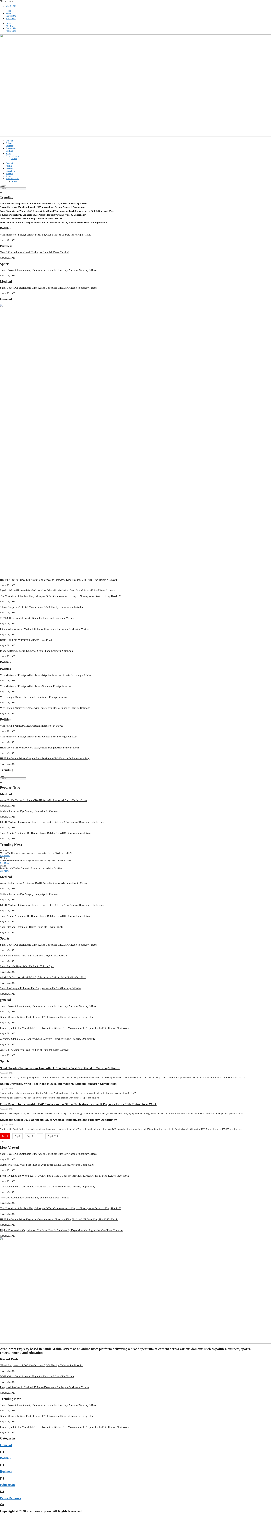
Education (10, 148)
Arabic (14, 158)
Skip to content (6, 1)
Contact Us (11, 16)
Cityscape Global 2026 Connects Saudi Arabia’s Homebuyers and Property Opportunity (47, 1038)
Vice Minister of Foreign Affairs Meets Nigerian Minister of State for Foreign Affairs (45, 234)
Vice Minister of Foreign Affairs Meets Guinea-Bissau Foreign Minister (38, 736)
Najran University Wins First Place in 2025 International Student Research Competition (47, 1016)
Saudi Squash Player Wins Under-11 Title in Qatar (27, 966)
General (9, 140)
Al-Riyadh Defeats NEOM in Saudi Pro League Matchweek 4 (33, 955)
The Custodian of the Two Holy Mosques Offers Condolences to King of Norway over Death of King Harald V (60, 596)
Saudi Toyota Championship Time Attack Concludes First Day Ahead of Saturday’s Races (48, 270)
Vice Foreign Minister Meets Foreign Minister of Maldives (31, 725)
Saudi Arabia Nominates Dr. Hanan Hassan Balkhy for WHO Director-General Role (45, 833)
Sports (8, 153)
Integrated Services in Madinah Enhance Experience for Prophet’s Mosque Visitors (44, 628)
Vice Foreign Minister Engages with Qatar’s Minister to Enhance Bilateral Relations (45, 707)
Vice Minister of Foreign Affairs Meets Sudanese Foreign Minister (35, 686)
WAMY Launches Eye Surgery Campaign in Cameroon (30, 811)
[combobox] (13, 188)
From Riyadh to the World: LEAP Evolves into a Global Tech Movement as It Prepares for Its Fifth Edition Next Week (64, 1027)
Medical (9, 151)
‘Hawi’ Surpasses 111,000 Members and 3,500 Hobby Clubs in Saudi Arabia (41, 607)
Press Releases (12, 156)
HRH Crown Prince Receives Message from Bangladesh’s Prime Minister (39, 747)
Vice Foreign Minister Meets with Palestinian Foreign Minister (33, 697)
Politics (9, 143)
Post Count (11, 18)
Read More (5, 855)
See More (4, 871)
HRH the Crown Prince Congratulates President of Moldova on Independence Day (44, 758)
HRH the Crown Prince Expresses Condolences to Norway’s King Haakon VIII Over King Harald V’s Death (59, 579)
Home (8, 11)
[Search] (1, 192)
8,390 (53, 1136)
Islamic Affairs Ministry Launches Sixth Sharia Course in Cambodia (36, 650)
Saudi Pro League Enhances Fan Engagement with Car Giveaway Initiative (40, 988)
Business (10, 146)
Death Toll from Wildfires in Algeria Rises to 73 (26, 639)
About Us (10, 13)
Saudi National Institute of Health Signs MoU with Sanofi (31, 926)
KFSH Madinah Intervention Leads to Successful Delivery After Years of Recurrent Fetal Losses (51, 822)
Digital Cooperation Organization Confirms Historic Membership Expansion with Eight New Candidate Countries (61, 1230)
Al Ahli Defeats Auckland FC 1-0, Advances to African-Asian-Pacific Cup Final (43, 977)
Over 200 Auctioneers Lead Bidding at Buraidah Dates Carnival (34, 252)
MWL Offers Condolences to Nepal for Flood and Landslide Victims (37, 617)
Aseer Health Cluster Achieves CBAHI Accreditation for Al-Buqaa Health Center (43, 800)
